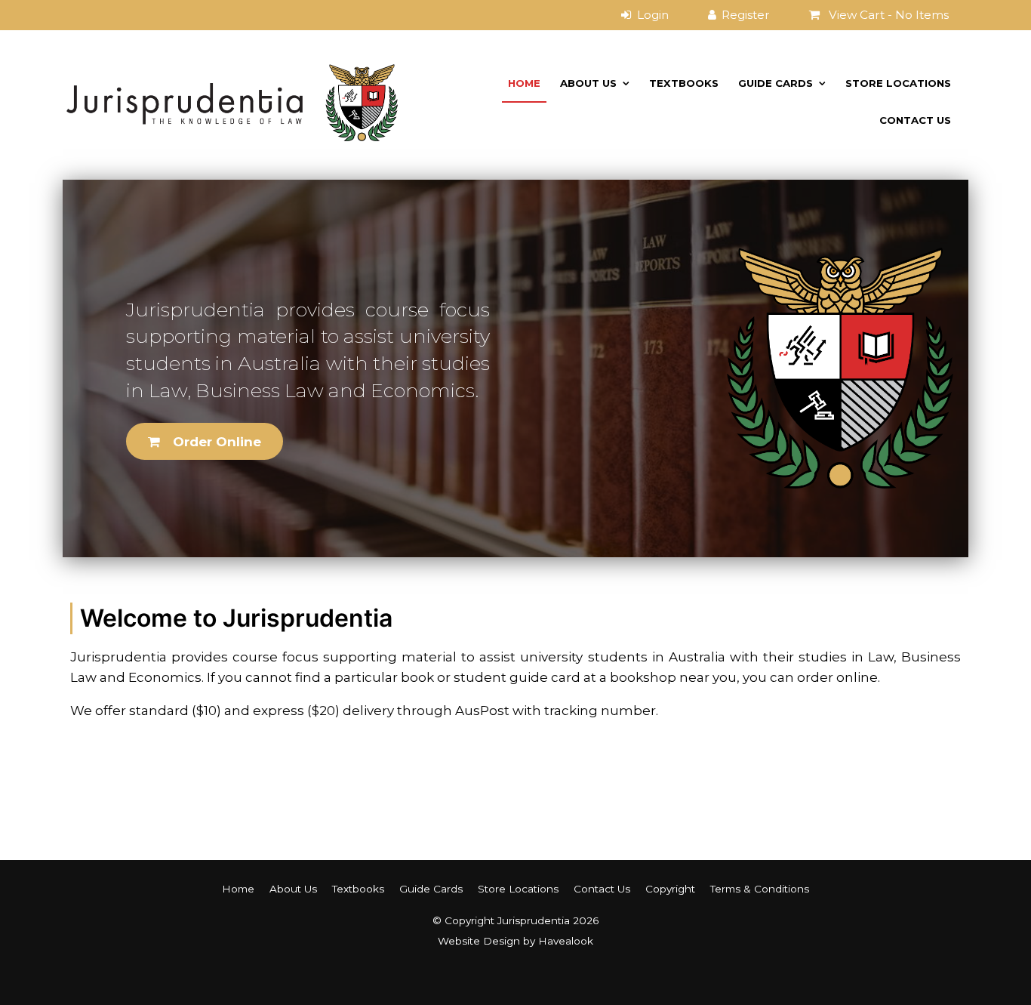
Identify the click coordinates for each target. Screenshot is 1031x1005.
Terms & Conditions (759, 889)
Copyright (670, 889)
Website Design (479, 941)
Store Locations (898, 83)
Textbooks (684, 83)
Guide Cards (775, 83)
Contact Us (915, 120)
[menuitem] (238, 889)
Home (524, 83)
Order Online (217, 441)
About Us (588, 83)
